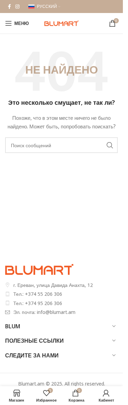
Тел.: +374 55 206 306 (37, 294)
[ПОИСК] (110, 145)
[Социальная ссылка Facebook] (9, 6)
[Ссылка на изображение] (39, 268)
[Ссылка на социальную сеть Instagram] (17, 6)
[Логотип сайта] (61, 23)
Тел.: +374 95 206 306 (37, 303)
